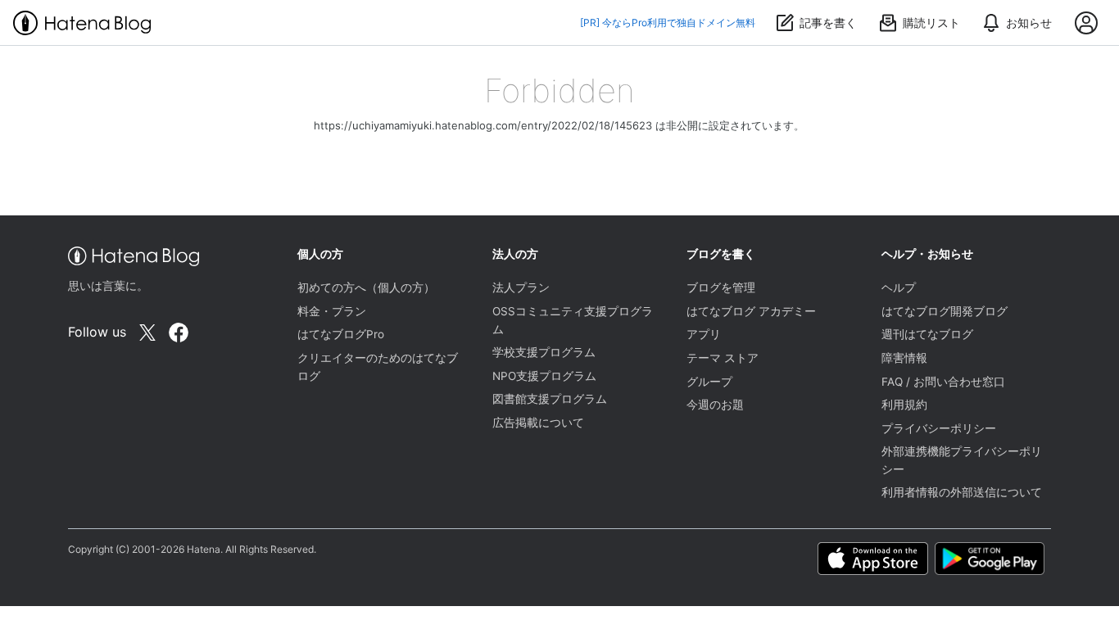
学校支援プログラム (544, 352)
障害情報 (904, 357)
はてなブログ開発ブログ (944, 311)
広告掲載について (538, 422)
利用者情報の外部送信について (961, 492)
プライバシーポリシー (938, 428)
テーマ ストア (722, 357)
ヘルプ (898, 287)
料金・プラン (331, 311)
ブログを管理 (720, 287)
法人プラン (521, 287)
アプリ (703, 334)
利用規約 (904, 404)
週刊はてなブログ (927, 334)
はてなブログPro (340, 334)
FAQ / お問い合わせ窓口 (943, 381)
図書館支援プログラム (549, 398)
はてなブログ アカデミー (751, 311)
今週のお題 (715, 404)
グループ (709, 381)
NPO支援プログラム (544, 375)
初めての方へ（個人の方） (366, 287)
